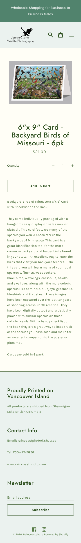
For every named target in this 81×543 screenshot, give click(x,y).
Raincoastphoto (33, 534)
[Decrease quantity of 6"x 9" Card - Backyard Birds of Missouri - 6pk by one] (53, 166)
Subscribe (41, 510)
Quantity (13, 165)
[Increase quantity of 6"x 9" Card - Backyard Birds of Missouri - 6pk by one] (72, 166)
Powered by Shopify (56, 534)
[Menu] (71, 35)
